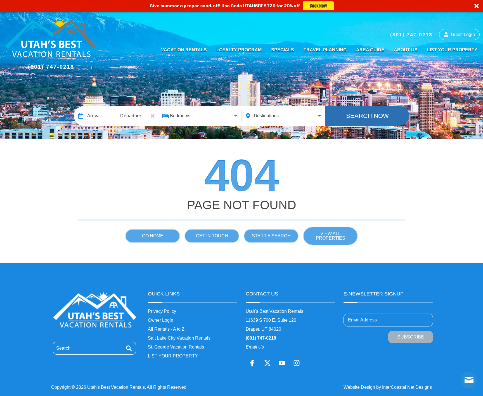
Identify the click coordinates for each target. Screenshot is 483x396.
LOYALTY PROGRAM (239, 49)
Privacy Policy (162, 311)
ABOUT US (406, 49)
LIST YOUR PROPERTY (452, 49)
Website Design (359, 387)
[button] (241, 6)
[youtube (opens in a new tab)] (282, 363)
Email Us (255, 347)
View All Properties (330, 235)
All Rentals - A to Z (166, 329)
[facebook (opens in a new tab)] (253, 363)
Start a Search (271, 235)
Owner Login (160, 320)
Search (63, 348)
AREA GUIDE (370, 49)
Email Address (362, 320)
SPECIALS (282, 49)
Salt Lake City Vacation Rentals (179, 338)
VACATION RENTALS (184, 49)
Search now (367, 115)
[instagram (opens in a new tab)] (296, 363)
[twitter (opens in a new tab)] (267, 363)
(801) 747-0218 (261, 338)
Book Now (318, 6)
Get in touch (212, 235)
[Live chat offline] (469, 380)
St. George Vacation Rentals (176, 347)
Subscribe (410, 337)
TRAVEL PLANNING (325, 49)
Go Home (152, 235)
